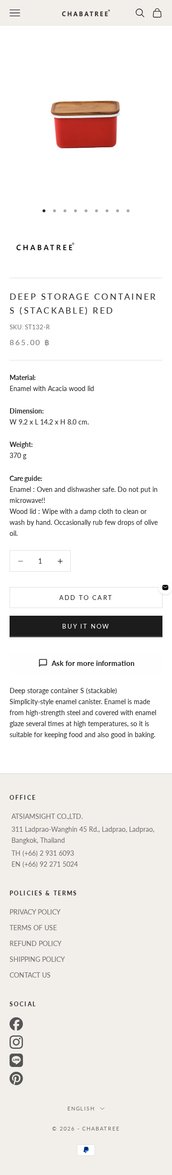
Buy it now (85, 626)
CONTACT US (30, 975)
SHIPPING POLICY (37, 959)
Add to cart (86, 597)
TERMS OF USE (33, 928)
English (81, 1108)
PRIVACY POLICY (35, 912)
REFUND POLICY (36, 943)
